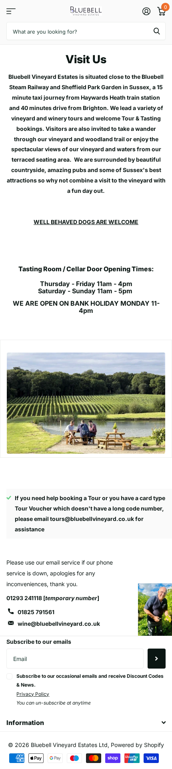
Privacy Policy (32, 694)
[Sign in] (146, 11)
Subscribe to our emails (38, 641)
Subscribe (157, 659)
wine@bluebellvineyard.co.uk (59, 623)
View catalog (11, 11)
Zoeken (157, 31)
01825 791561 (36, 612)
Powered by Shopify (137, 744)
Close (86, 722)
